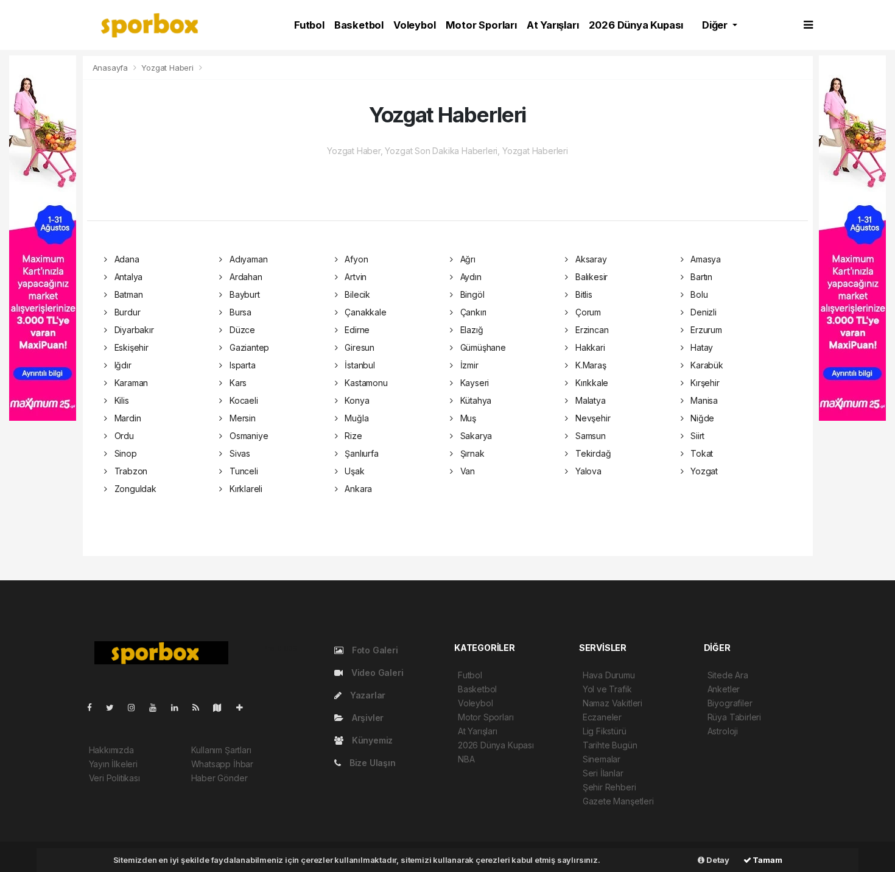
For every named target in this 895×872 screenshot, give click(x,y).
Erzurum (704, 330)
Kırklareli (244, 488)
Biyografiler (730, 703)
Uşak (353, 471)
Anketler (723, 689)
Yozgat (703, 471)
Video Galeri (376, 672)
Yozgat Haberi (167, 67)
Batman (127, 294)
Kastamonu (364, 383)
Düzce (241, 330)
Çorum (587, 312)
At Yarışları (553, 25)
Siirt (696, 436)
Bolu (697, 294)
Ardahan (244, 277)
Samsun (589, 436)
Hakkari (589, 347)
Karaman (130, 383)
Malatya (589, 400)
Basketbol (359, 25)
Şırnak (471, 453)
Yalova (587, 471)
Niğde (701, 418)
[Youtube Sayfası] (157, 707)
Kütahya (474, 400)
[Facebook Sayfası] (94, 707)
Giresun (358, 347)
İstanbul (358, 365)
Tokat (700, 453)
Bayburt (243, 294)
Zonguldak (134, 488)
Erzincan (590, 330)
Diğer (716, 25)
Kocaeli (242, 400)
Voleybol (414, 25)
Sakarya (475, 436)
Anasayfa (111, 67)
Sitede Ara (727, 675)
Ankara (357, 488)
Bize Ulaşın (371, 763)
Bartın (700, 277)
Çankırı (472, 312)
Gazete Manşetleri (618, 801)
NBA (466, 759)
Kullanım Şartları (221, 750)
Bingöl (471, 294)
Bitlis (582, 294)
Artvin (354, 277)
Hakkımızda (111, 750)
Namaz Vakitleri (612, 703)
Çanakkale (364, 312)
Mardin (126, 418)
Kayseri (473, 383)
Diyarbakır (133, 330)
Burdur (126, 312)
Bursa (239, 312)
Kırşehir (703, 383)
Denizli (702, 312)
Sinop (124, 453)
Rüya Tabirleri (734, 717)
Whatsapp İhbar (222, 764)
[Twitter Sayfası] (115, 707)
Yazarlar (366, 695)
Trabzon (129, 471)
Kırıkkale (590, 383)
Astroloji (722, 731)
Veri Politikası (114, 778)
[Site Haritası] (222, 707)
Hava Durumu (609, 675)
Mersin (241, 418)
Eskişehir (130, 347)
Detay (716, 860)
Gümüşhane (482, 347)
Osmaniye (247, 436)
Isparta (241, 365)
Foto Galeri (373, 650)
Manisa (703, 400)
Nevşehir (591, 418)
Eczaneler (602, 717)
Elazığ (470, 330)
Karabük (705, 365)
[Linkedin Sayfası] (179, 707)
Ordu (123, 436)
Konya (355, 400)
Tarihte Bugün (610, 745)
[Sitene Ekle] (244, 707)
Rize (352, 436)
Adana (125, 259)
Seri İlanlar (603, 773)
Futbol (309, 25)
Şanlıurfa (360, 453)
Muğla (355, 418)
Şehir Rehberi (609, 787)
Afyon (355, 259)
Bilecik (356, 294)
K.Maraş (589, 365)
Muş (467, 418)
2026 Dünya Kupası (636, 25)
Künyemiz (371, 740)
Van (466, 471)
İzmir (468, 365)
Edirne (356, 330)
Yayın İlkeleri (113, 764)
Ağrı (467, 259)
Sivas (238, 453)
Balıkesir (590, 277)
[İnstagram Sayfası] (136, 707)
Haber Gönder (219, 778)
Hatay (700, 347)
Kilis (120, 400)
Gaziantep (248, 347)
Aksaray (589, 259)
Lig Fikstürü (604, 731)
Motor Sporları (481, 25)
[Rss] (200, 707)
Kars (237, 383)
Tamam (766, 860)
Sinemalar (601, 759)
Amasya (704, 259)
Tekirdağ (592, 453)
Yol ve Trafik (607, 689)
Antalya (127, 277)
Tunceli (242, 471)
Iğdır (122, 365)
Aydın (470, 277)
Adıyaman (247, 259)
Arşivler (366, 717)
